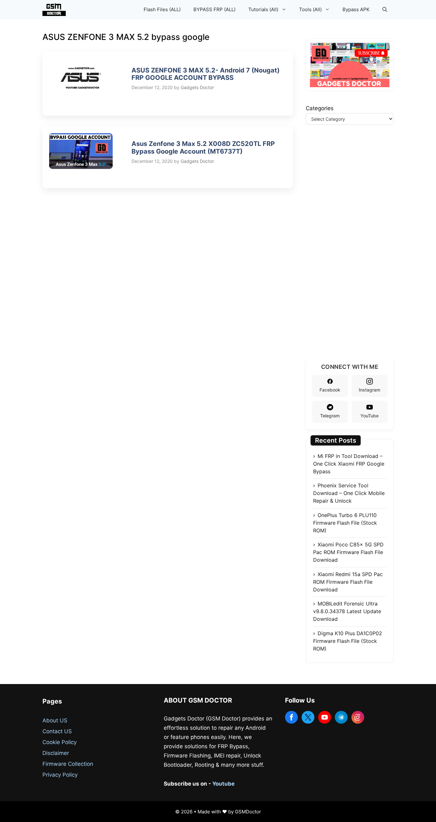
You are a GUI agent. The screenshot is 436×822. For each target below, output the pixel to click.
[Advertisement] (354, 249)
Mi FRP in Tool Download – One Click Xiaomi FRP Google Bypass (348, 464)
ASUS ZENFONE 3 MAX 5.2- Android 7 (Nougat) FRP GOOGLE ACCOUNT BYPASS (206, 74)
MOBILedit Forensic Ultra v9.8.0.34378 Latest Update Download (347, 611)
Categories (320, 108)
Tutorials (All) (263, 9)
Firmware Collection (67, 764)
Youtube (223, 783)
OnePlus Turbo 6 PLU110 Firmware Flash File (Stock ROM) (345, 523)
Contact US (57, 731)
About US (54, 720)
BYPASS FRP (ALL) (214, 9)
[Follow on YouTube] (324, 717)
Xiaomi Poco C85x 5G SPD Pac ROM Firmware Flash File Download (348, 552)
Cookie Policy (59, 742)
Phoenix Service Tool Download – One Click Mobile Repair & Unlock (349, 493)
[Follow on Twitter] (308, 717)
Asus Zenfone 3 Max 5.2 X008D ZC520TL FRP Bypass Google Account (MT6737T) (203, 147)
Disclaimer (55, 753)
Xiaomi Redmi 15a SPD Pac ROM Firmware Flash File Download (348, 582)
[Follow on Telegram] (341, 717)
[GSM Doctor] (55, 9)
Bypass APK (356, 9)
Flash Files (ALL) (162, 9)
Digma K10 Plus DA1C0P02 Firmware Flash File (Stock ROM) (347, 641)
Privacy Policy (60, 775)
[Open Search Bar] (385, 9)
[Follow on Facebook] (291, 717)
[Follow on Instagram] (357, 717)
